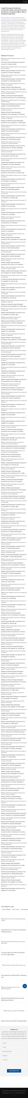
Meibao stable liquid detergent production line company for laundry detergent (13, 272)
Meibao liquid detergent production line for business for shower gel (13, 196)
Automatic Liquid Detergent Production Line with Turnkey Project (13, 63)
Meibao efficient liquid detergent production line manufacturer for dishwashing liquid (11, 455)
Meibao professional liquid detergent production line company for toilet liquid (13, 121)
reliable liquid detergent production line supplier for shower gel (13, 363)
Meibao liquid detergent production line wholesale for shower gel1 (13, 439)
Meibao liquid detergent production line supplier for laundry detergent (13, 130)
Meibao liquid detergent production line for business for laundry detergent (13, 747)
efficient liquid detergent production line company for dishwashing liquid (13, 539)
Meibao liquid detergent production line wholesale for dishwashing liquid (13, 80)
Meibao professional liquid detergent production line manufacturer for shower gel (13, 681)
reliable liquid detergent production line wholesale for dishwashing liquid (13, 839)
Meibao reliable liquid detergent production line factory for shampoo (12, 263)
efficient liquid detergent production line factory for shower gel (13, 605)
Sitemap (14, 1095)
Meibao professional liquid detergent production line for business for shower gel (13, 564)
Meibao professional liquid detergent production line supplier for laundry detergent (12, 672)
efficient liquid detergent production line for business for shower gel (13, 155)
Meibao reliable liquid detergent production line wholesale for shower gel (13, 238)
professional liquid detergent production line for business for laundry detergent (13, 639)
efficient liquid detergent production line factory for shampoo (13, 230)
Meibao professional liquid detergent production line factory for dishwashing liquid (13, 97)
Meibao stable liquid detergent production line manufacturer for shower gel (13, 380)
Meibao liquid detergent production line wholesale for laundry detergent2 (13, 822)
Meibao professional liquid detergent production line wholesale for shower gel (13, 305)
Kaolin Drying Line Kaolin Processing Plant (14, 1021)
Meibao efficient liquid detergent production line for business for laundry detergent (13, 614)
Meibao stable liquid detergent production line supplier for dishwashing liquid (13, 555)
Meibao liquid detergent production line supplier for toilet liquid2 (13, 756)
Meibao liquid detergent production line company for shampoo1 (13, 288)
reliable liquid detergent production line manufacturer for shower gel (13, 522)
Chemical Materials (6, 909)
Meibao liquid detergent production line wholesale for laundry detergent (13, 255)
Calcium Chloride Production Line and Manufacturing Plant (12, 999)
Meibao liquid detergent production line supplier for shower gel (13, 205)
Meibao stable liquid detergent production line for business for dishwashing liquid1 (13, 814)
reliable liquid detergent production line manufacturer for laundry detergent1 (13, 388)
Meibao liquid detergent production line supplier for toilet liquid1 (13, 413)
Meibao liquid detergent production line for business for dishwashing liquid (13, 847)
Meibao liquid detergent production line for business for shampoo (13, 180)
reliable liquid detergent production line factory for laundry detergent (13, 664)
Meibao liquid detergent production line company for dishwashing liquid (13, 138)
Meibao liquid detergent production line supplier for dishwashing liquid (13, 105)
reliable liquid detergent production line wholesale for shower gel (13, 622)
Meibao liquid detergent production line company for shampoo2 (13, 405)
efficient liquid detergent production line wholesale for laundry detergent (13, 355)
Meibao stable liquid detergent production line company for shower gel (13, 464)
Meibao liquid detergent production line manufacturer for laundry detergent (13, 322)
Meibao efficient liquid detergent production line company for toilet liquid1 (13, 338)
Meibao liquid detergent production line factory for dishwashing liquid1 (13, 547)
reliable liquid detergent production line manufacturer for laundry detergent (13, 146)
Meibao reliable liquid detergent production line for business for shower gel (13, 631)
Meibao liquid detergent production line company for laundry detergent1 (13, 397)
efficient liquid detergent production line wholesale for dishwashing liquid (13, 739)
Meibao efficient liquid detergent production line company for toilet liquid (13, 88)
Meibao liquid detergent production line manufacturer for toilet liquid (13, 689)
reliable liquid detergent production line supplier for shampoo (13, 422)
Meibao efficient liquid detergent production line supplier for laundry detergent (11, 881)
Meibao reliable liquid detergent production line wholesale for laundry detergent (12, 772)
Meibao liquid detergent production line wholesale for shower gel (13, 297)
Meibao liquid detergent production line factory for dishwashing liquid (13, 247)
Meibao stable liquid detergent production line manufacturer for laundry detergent (13, 447)
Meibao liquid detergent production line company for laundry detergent (13, 71)
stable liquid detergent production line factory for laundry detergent (12, 789)
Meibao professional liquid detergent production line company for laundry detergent (12, 430)
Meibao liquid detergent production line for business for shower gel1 (13, 313)
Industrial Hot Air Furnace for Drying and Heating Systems (13, 931)
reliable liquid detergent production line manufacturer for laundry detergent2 (13, 781)
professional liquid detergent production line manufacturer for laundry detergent (13, 497)
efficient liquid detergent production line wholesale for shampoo (13, 514)
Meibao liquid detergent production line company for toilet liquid (13, 597)
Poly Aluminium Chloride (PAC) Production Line (14, 976)
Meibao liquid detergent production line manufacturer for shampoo (13, 222)
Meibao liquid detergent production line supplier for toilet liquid (13, 330)
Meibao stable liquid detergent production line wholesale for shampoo (13, 697)
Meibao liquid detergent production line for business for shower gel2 (13, 505)
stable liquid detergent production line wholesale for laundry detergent (12, 163)
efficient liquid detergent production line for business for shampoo (13, 856)
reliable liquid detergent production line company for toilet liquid (13, 372)
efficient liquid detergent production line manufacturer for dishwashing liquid (13, 872)
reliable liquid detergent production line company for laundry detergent (13, 714)
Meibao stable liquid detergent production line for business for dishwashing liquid (13, 731)
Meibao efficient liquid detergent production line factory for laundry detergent (11, 797)
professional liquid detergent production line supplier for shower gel (13, 280)
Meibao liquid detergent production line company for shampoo (13, 213)
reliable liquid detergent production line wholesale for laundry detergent (13, 347)
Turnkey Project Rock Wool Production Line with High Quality (13, 953)
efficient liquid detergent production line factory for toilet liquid (13, 806)
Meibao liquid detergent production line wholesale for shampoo (13, 655)
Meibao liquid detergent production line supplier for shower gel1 (13, 889)
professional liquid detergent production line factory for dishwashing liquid (13, 530)
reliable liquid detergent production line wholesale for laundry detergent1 (13, 764)
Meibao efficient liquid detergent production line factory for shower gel (12, 171)
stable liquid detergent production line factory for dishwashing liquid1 (12, 589)
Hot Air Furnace (15, 909)
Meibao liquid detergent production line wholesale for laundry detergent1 (13, 572)
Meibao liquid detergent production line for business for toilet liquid (13, 722)
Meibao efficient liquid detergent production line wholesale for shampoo (13, 113)
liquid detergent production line (8, 17)
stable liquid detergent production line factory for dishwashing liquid (12, 188)
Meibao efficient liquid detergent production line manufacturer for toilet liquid (12, 472)
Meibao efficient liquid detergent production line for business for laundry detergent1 (13, 831)
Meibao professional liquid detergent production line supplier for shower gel (12, 647)
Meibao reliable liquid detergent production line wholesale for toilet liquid (13, 489)
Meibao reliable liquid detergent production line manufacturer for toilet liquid (12, 864)
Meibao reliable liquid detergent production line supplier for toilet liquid (12, 706)
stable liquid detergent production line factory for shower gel (12, 580)
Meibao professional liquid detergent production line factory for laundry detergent (12, 480)
